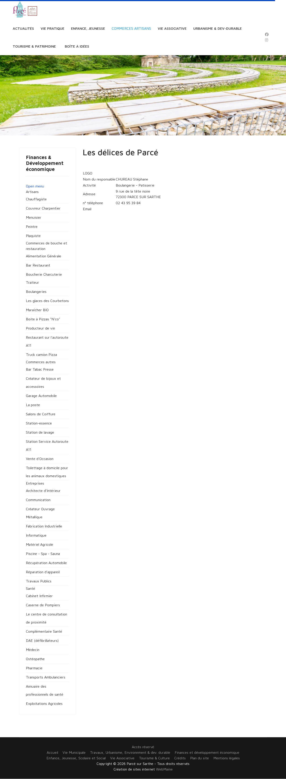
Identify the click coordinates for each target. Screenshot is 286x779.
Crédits (180, 758)
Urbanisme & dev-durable (217, 28)
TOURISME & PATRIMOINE (34, 46)
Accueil (52, 752)
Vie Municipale (74, 752)
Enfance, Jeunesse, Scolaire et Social (76, 758)
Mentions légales (226, 758)
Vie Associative (172, 28)
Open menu (35, 186)
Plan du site (199, 758)
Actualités (23, 28)
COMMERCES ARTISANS (131, 28)
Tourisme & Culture (154, 758)
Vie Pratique (52, 28)
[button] (32, 192)
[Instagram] (266, 40)
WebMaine (164, 769)
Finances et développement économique (207, 752)
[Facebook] (267, 34)
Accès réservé (143, 747)
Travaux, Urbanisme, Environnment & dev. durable (130, 752)
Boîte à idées (77, 46)
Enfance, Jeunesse (88, 28)
